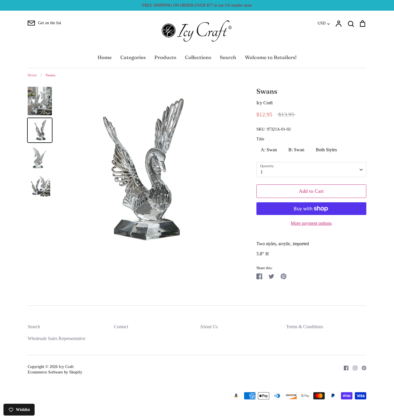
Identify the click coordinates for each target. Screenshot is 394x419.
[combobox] (311, 169)
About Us (209, 326)
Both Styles (326, 149)
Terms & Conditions (304, 326)
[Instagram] (352, 367)
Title (260, 139)
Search (228, 57)
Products (165, 57)
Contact (121, 326)
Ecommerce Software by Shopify (55, 372)
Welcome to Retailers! (271, 57)
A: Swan (269, 149)
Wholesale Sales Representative (56, 338)
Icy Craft (264, 102)
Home (104, 57)
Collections (198, 57)
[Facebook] (343, 367)
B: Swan (296, 149)
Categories (133, 57)
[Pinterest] (361, 367)
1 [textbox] (261, 171)
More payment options (311, 223)
